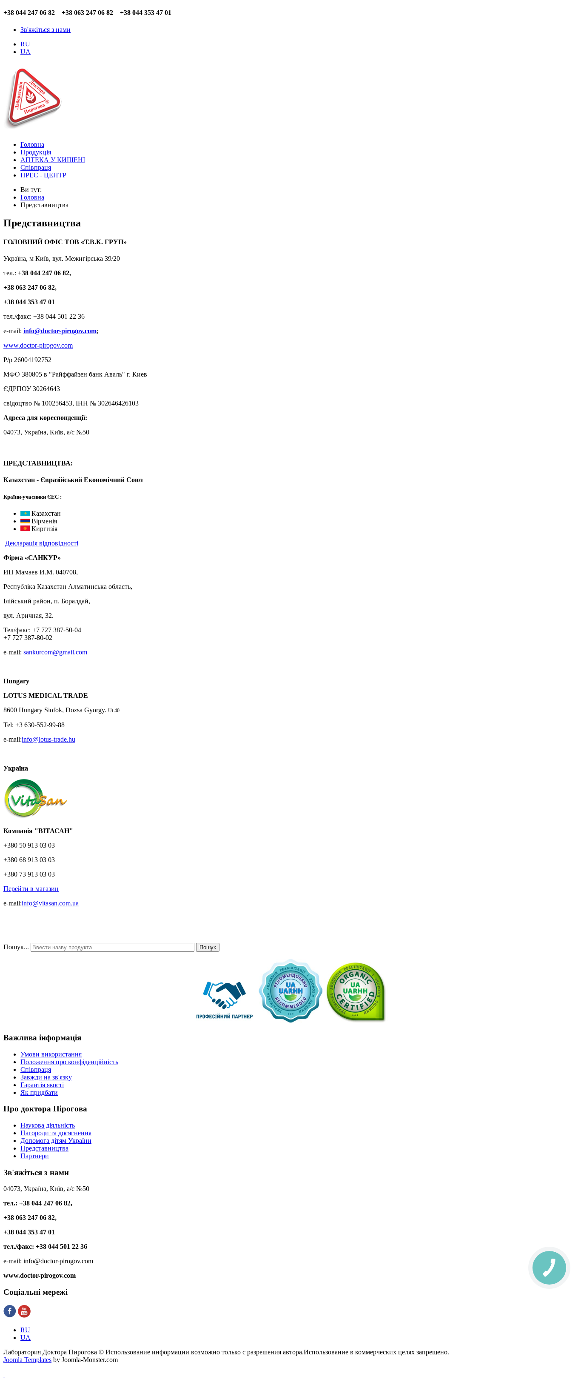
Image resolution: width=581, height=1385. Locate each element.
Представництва (44, 1148)
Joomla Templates (27, 1359)
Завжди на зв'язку (46, 1077)
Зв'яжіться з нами (45, 29)
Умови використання (51, 1054)
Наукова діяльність (47, 1125)
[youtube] (24, 1315)
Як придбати (39, 1092)
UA (25, 51)
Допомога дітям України (55, 1140)
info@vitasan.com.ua (50, 903)
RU (25, 44)
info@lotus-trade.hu (48, 739)
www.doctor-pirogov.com (38, 345)
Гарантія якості (42, 1084)
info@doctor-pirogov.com (60, 330)
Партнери (34, 1155)
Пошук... (16, 947)
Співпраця (35, 1069)
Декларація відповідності (41, 543)
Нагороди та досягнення (55, 1133)
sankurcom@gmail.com (55, 652)
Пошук (207, 947)
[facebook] (9, 1315)
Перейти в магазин (31, 888)
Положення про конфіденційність (69, 1061)
